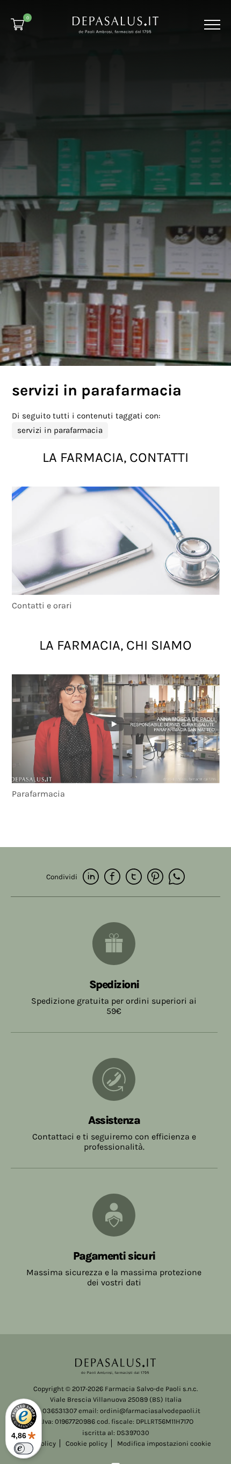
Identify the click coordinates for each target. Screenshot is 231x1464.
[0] (17, 24)
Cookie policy (86, 1443)
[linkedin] (91, 877)
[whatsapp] (177, 877)
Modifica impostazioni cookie (164, 1443)
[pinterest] (155, 877)
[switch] (23, 1448)
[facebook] (112, 877)
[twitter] (134, 877)
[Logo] (115, 23)
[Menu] (211, 25)
